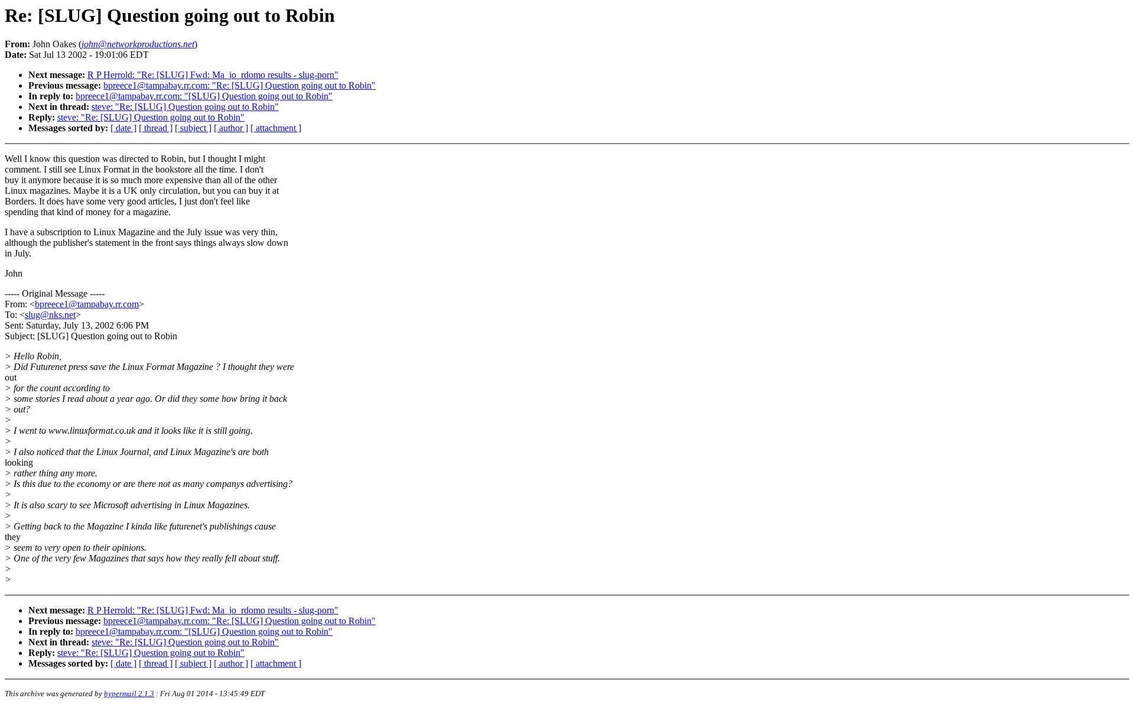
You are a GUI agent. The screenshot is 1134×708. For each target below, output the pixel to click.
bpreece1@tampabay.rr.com (87, 304)
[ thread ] (155, 128)
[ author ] (231, 128)
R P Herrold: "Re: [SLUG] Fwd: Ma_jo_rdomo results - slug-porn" (212, 75)
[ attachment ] (275, 128)
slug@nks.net (50, 315)
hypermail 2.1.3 (129, 693)
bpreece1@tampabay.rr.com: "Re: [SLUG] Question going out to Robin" (239, 85)
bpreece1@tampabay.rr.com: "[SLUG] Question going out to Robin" (204, 96)
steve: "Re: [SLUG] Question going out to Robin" (185, 107)
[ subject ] (193, 128)
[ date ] (123, 128)
